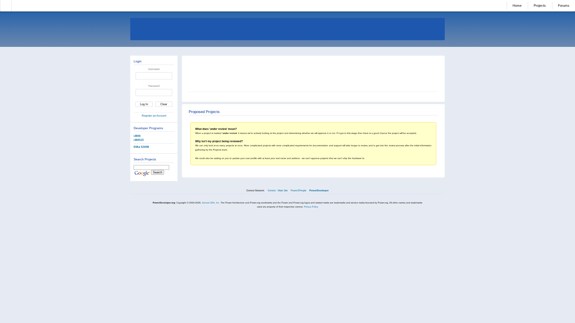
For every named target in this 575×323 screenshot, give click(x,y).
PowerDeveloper (319, 190)
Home (517, 5)
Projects (540, 5)
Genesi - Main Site (278, 190)
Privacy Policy (311, 206)
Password (153, 86)
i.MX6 (137, 135)
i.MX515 (139, 140)
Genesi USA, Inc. (211, 202)
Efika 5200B (141, 146)
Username (154, 69)
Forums (563, 5)
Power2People (298, 190)
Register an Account (154, 115)
